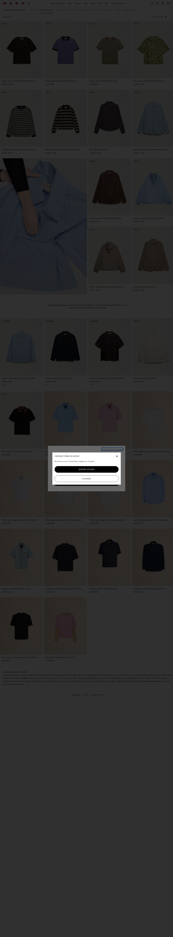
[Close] (117, 456)
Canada (86, 478)
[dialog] (86, 468)
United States (87, 469)
